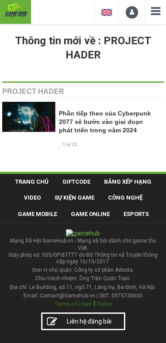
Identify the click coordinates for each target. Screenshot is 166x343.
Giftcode (76, 181)
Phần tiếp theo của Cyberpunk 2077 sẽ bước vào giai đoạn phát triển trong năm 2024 (105, 122)
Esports (136, 214)
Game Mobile (37, 214)
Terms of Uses (73, 304)
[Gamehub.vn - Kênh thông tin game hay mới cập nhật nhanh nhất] (15, 10)
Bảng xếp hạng (127, 181)
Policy (104, 304)
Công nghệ (125, 197)
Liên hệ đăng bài (89, 321)
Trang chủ (32, 181)
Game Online (90, 214)
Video (32, 197)
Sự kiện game (74, 197)
